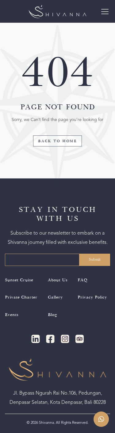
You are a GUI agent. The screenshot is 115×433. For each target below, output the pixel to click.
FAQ (82, 280)
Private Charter (21, 297)
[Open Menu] (104, 11)
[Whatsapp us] (101, 419)
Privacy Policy (92, 297)
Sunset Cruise (19, 280)
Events (11, 314)
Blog (52, 314)
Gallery (55, 297)
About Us (57, 280)
